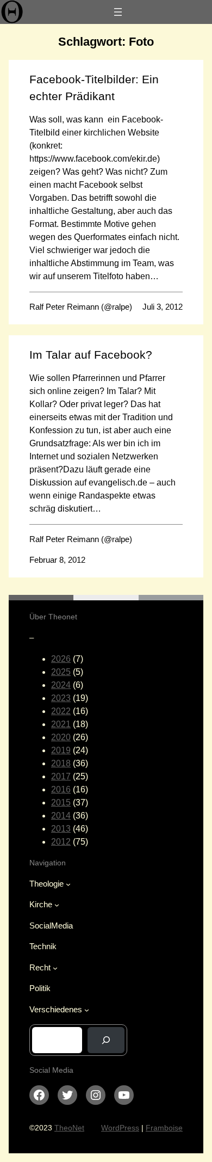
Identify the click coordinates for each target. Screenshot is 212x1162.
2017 (61, 776)
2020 (61, 737)
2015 (61, 802)
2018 (61, 763)
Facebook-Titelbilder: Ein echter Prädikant (94, 87)
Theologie (46, 883)
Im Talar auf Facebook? (90, 354)
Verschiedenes (55, 1009)
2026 (61, 658)
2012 (61, 841)
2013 (61, 828)
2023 (61, 698)
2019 (61, 750)
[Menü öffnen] (117, 12)
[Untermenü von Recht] (55, 967)
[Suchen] (106, 1040)
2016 (61, 789)
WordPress (120, 1127)
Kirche (40, 904)
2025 (61, 672)
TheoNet (69, 1127)
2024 (61, 685)
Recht (40, 967)
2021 (61, 724)
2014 (61, 815)
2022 (61, 711)
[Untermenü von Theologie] (68, 883)
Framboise (164, 1127)
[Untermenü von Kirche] (56, 904)
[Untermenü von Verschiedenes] (86, 1009)
